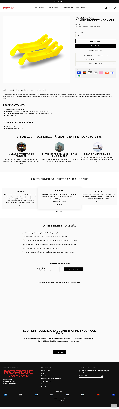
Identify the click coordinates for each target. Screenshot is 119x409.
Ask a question (95, 63)
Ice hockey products (38, 7)
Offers (77, 7)
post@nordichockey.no (9, 383)
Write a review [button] (73, 269)
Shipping (85, 26)
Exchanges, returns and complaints (51, 378)
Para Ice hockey (53, 7)
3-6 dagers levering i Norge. (95, 55)
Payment (43, 375)
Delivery (43, 373)
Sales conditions (45, 370)
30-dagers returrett (95, 59)
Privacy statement (46, 381)
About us (84, 7)
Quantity (79, 32)
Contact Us (44, 384)
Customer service (67, 7)
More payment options (95, 50)
